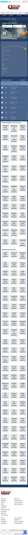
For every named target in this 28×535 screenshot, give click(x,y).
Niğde (22, 395)
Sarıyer (14, 157)
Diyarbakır (23, 306)
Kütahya (5, 376)
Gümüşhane (14, 332)
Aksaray (14, 445)
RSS (5, 530)
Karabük (22, 470)
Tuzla (22, 215)
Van (14, 437)
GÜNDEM (2, 12)
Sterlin (18, 15)
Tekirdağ (13, 420)
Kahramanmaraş (5, 386)
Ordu (5, 403)
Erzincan (22, 314)
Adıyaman (14, 254)
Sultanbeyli (23, 242)
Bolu (14, 289)
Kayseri (14, 358)
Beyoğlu (5, 137)
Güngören (23, 167)
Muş (5, 395)
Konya (22, 368)
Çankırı (22, 298)
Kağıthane (23, 147)
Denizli (14, 306)
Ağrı (5, 264)
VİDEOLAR (3, 523)
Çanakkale (14, 298)
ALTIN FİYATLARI (18, 500)
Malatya (14, 376)
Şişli (22, 157)
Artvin (14, 273)
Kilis (5, 478)
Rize (14, 403)
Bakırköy (5, 127)
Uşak (5, 437)
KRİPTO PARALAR (18, 504)
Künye (16, 1)
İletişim (19, 1)
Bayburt (22, 445)
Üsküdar (14, 215)
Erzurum (5, 323)
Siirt (14, 412)
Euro (10, 15)
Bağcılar (14, 178)
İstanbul (5, 350)
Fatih (5, 147)
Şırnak (5, 462)
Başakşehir (5, 189)
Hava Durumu (6, 19)
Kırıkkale (14, 453)
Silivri (5, 241)
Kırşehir (5, 368)
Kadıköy (5, 206)
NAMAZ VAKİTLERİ (5, 509)
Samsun (5, 412)
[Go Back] (25, 532)
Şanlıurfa (22, 428)
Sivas (5, 420)
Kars (22, 350)
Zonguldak (5, 445)
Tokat (22, 420)
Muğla (22, 385)
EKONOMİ (8, 12)
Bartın (14, 462)
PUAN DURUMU (18, 523)
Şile (14, 241)
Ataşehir (14, 223)
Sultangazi (5, 198)
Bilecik (14, 281)
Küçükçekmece (5, 158)
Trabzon (5, 428)
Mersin (22, 341)
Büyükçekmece (14, 232)
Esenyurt (22, 188)
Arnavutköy (14, 138)
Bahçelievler (5, 179)
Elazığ (14, 314)
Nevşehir (14, 395)
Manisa (22, 376)
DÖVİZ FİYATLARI (18, 502)
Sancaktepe (5, 232)
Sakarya (22, 403)
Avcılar (14, 167)
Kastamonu (5, 359)
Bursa (5, 298)
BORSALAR (3, 513)
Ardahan (22, 462)
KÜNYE (2, 518)
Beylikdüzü (14, 189)
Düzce (22, 478)
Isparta (14, 341)
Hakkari (22, 331)
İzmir (14, 350)
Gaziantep (23, 323)
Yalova (14, 470)
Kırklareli (22, 358)
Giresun (5, 331)
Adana (5, 254)
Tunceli (14, 428)
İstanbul (13, 19)
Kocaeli (14, 368)
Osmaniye (14, 478)
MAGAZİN (3, 508)
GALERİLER (3, 521)
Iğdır (5, 470)
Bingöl (22, 281)
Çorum (5, 306)
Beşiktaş (22, 127)
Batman (22, 453)
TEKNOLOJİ (20, 12)
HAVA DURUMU (18, 518)
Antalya (5, 273)
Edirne (5, 314)
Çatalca (22, 231)
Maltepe (5, 223)
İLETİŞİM (3, 519)
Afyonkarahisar (23, 255)
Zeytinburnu (5, 168)
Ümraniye (5, 215)
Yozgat (22, 437)
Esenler (22, 178)
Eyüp (22, 137)
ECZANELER (4, 511)
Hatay (5, 341)
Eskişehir (14, 323)
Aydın (22, 273)
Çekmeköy (23, 223)
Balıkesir (5, 281)
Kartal (14, 206)
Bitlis (5, 289)
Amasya (14, 264)
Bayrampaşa (14, 128)
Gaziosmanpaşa (14, 148)
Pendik (22, 206)
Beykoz (22, 198)
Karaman (5, 453)
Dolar (3, 15)
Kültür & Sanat (4, 515)
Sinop (22, 412)
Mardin (14, 385)
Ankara (22, 264)
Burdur (22, 289)
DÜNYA (12, 12)
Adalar (14, 198)
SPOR (16, 12)
